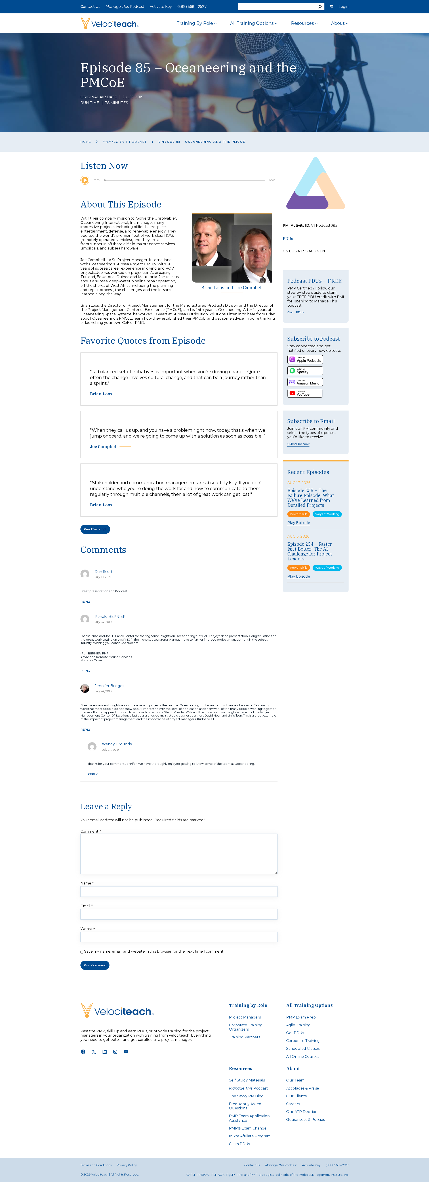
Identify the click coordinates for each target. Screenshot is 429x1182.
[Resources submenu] (316, 23)
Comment (90, 831)
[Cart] (331, 6)
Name (87, 883)
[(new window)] (305, 359)
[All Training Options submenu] (276, 23)
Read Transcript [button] (95, 529)
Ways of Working (327, 514)
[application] (179, 180)
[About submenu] (347, 23)
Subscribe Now (298, 444)
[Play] (85, 180)
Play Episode (298, 523)
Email (86, 906)
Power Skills (298, 514)
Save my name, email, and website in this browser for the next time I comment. (154, 951)
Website (87, 929)
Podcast (125, 141)
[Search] (319, 6)
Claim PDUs (295, 312)
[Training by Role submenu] (215, 23)
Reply (85, 601)
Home (85, 141)
